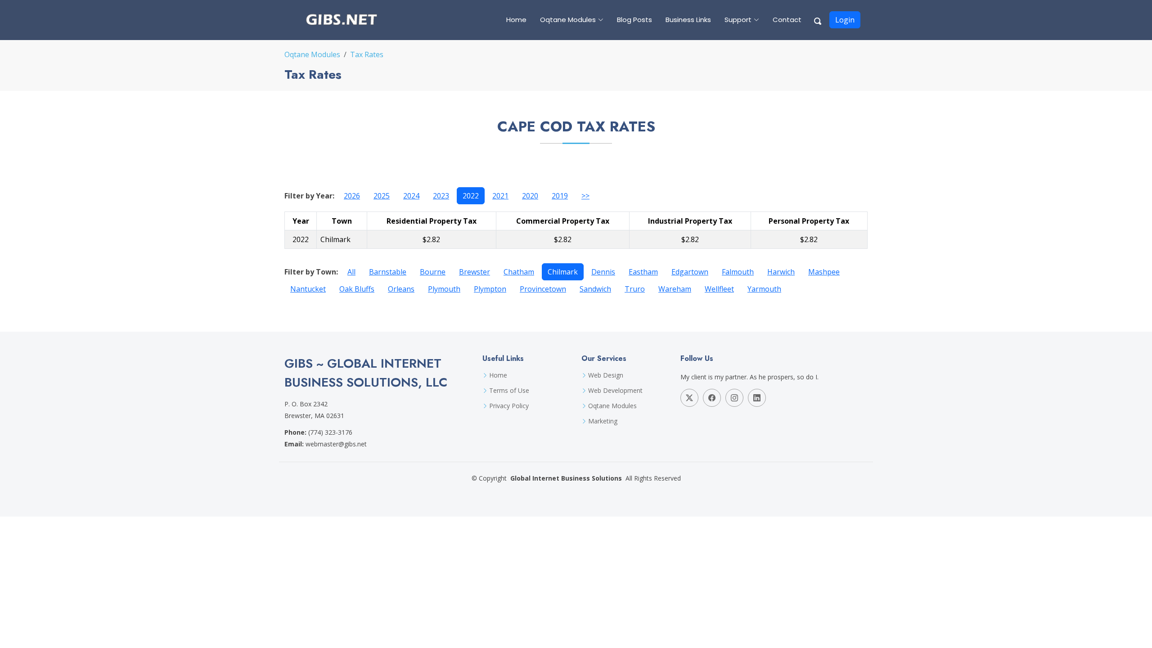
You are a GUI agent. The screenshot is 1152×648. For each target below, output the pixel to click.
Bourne (433, 272)
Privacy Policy (509, 406)
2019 (560, 196)
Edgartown (689, 272)
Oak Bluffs (356, 289)
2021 (500, 196)
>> (585, 196)
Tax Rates (366, 54)
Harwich (781, 272)
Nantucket (308, 289)
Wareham (674, 289)
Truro (635, 289)
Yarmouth (764, 289)
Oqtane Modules (312, 54)
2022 (471, 196)
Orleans (401, 289)
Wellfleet (719, 289)
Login (845, 20)
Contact (787, 19)
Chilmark (563, 272)
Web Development (615, 390)
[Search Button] (818, 20)
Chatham (519, 272)
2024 (411, 196)
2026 (352, 196)
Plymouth (444, 289)
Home (516, 19)
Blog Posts (634, 19)
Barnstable (387, 272)
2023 (441, 196)
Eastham (643, 272)
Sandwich (595, 289)
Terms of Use (509, 390)
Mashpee (824, 272)
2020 (530, 196)
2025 (382, 196)
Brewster (474, 272)
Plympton (490, 289)
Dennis (603, 272)
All (351, 272)
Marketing (602, 421)
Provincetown (543, 289)
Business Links (688, 19)
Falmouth (738, 272)
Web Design (605, 375)
